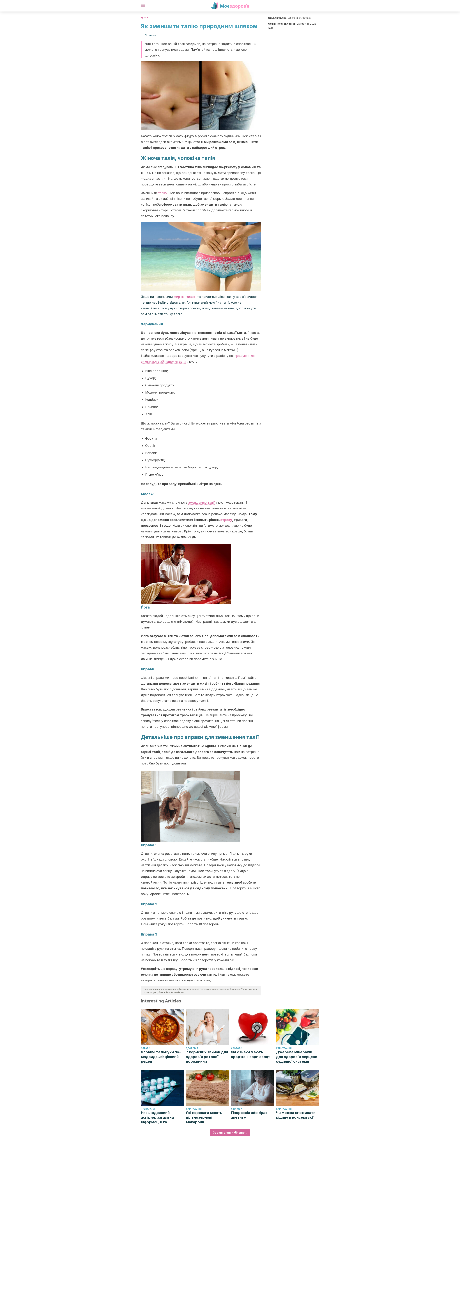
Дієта (144, 17)
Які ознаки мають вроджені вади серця (250, 1054)
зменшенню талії (201, 502)
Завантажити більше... (230, 1132)
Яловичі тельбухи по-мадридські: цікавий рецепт (161, 1057)
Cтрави (145, 1048)
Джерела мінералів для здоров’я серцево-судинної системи (297, 1057)
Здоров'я (192, 1048)
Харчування (284, 1048)
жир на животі (185, 297)
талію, (163, 193)
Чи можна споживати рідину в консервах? (296, 1115)
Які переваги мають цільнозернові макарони (204, 1117)
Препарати (148, 1108)
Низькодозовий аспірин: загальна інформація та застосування (157, 1117)
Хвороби (236, 1048)
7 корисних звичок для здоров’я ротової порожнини (207, 1057)
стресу (226, 520)
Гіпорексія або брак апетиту (249, 1115)
